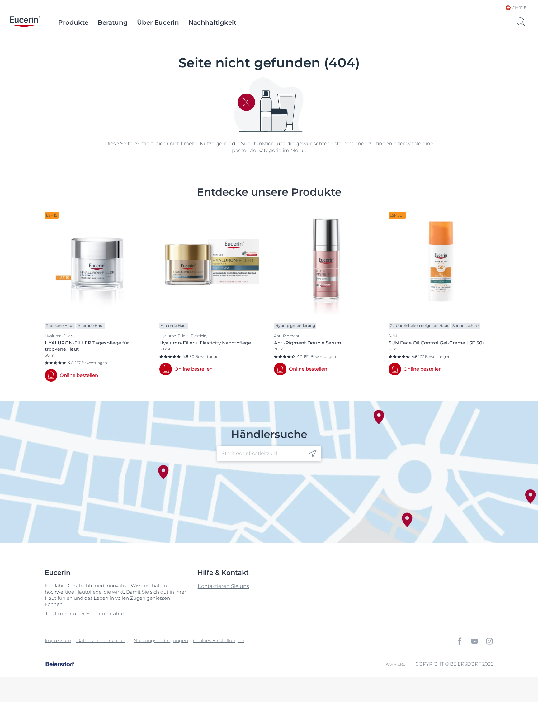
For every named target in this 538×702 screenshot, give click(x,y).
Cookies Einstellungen (218, 640)
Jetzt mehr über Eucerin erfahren (86, 614)
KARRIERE (395, 664)
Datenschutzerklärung (102, 640)
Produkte (73, 22)
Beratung (113, 22)
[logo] (25, 22)
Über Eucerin (158, 22)
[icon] (313, 454)
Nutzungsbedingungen (161, 640)
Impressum (58, 640)
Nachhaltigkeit (212, 22)
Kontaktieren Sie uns (223, 586)
